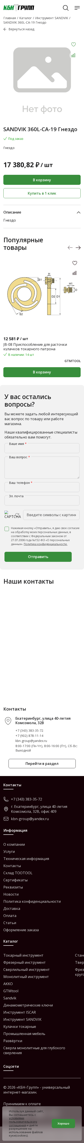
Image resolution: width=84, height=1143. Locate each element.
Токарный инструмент (23, 955)
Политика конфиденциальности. (45, 544)
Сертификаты (15, 880)
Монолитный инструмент (26, 976)
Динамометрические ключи (28, 1005)
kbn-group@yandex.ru (31, 741)
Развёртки (12, 1040)
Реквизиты (13, 887)
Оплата (9, 915)
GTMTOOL (73, 361)
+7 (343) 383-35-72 (29, 730)
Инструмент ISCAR (19, 1012)
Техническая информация (26, 858)
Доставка (11, 908)
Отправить (38, 556)
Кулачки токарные (19, 1026)
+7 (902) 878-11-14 (29, 735)
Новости (11, 894)
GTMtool (10, 990)
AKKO (8, 983)
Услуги (9, 851)
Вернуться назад (21, 29)
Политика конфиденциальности (32, 901)
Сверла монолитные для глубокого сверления (34, 1050)
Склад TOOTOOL (17, 872)
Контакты (12, 865)
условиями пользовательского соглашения (23, 1121)
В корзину (42, 179)
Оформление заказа (21, 929)
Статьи (9, 922)
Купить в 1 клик (42, 193)
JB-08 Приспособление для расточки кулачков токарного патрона (35, 346)
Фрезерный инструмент (24, 962)
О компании (14, 844)
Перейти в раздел (42, 763)
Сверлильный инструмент (26, 969)
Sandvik (9, 998)
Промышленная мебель (24, 1033)
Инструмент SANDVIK (22, 1019)
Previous (70, 247)
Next (78, 247)
